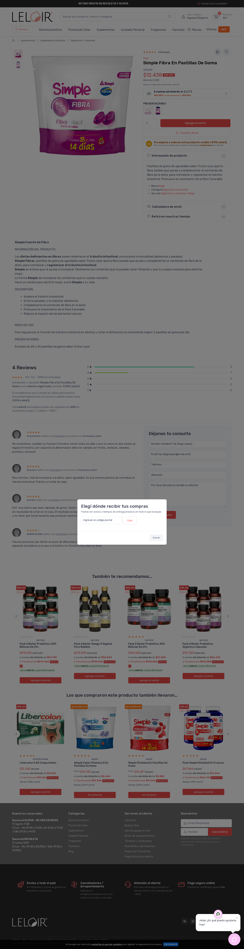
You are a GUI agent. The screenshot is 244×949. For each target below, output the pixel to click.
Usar (130, 520)
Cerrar (156, 537)
